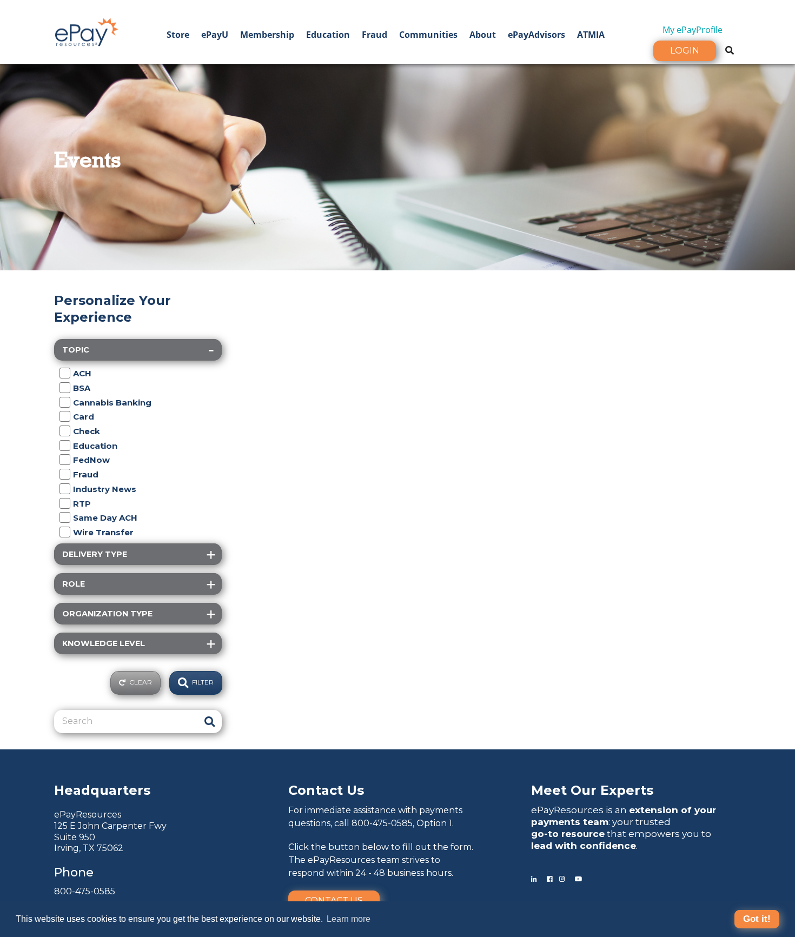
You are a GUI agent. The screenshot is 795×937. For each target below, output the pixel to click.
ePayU (214, 35)
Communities (428, 35)
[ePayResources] (86, 30)
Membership (267, 35)
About (482, 35)
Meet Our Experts (592, 790)
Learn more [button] (348, 918)
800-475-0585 (84, 891)
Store (178, 35)
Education (328, 35)
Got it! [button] (757, 919)
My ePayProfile (692, 30)
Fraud (374, 35)
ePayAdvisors (536, 35)
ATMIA (591, 35)
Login (684, 50)
